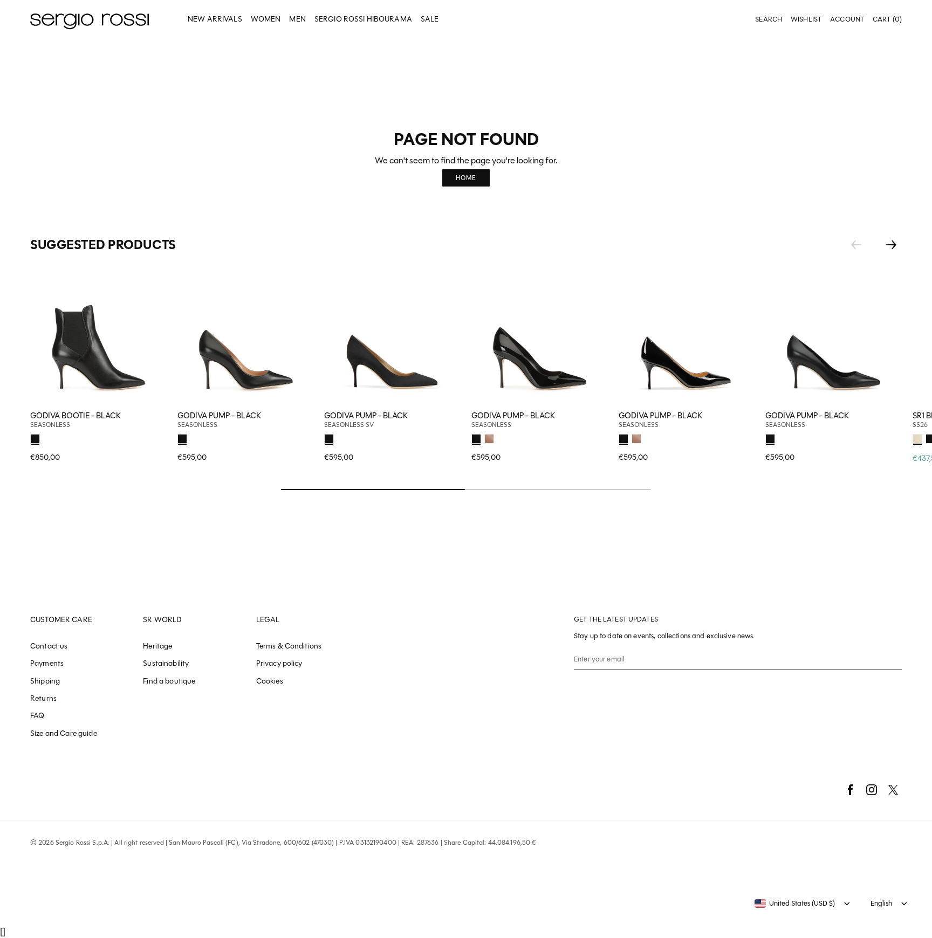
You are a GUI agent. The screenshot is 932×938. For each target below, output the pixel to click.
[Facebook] (850, 789)
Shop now (298, 437)
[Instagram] (871, 789)
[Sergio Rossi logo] (89, 20)
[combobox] (795, 903)
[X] (893, 789)
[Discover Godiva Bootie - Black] (98, 336)
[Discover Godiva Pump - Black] (245, 336)
